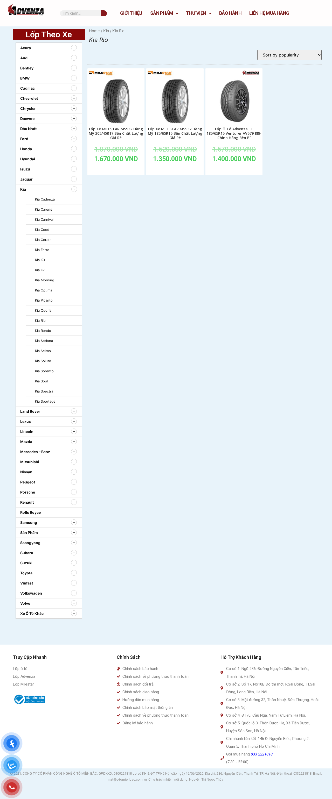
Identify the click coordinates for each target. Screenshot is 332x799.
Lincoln (26, 431)
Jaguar (26, 179)
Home (94, 30)
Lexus (25, 421)
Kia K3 (40, 260)
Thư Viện (196, 13)
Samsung (28, 522)
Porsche (27, 492)
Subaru (26, 553)
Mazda (26, 441)
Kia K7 (40, 270)
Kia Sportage (45, 401)
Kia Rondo (43, 331)
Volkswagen (31, 593)
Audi (24, 58)
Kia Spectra (44, 391)
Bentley (26, 68)
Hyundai (27, 159)
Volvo (25, 603)
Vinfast (26, 583)
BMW (25, 78)
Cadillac (27, 88)
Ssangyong (30, 542)
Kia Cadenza (45, 199)
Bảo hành (230, 13)
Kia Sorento (44, 371)
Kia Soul (41, 381)
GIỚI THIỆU (131, 13)
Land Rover (30, 411)
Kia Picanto (44, 300)
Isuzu (25, 169)
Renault (27, 502)
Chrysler (28, 108)
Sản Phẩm (161, 13)
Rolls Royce (30, 512)
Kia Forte (42, 250)
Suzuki (26, 563)
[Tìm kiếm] (104, 13)
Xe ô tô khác (32, 613)
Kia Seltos (43, 351)
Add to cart (116, 170)
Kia (23, 189)
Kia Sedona (44, 341)
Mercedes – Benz (35, 452)
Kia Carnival (44, 219)
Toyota (26, 573)
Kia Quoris (43, 310)
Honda (26, 149)
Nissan (26, 472)
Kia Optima (43, 290)
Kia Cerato (43, 240)
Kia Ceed (42, 229)
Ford (24, 139)
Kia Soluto (43, 361)
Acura (25, 48)
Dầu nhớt (28, 128)
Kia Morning (44, 280)
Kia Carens (43, 209)
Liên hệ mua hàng (269, 13)
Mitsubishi (29, 462)
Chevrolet (29, 98)
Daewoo (27, 118)
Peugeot (27, 482)
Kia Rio (40, 320)
